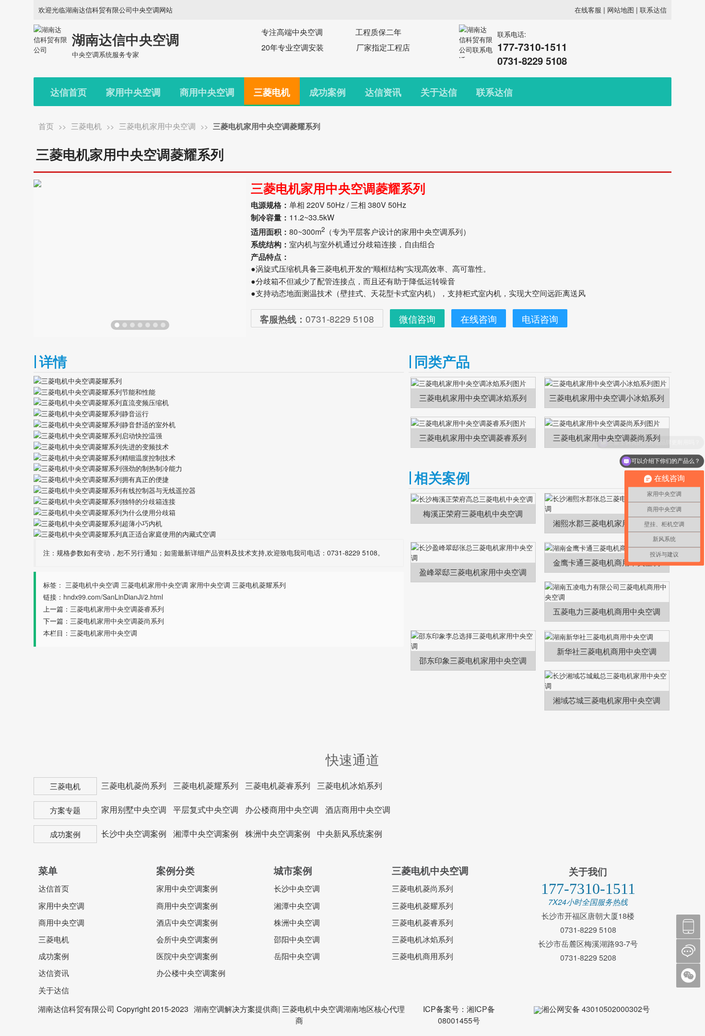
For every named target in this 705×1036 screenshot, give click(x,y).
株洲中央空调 (297, 922)
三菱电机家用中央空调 (157, 126)
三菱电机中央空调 (92, 585)
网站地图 (620, 9)
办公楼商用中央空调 (281, 809)
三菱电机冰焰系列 (349, 785)
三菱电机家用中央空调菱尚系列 (117, 621)
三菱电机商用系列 (422, 956)
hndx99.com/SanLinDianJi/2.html (113, 597)
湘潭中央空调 (297, 905)
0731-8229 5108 (317, 318)
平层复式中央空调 (205, 809)
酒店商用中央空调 (357, 809)
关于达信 (439, 91)
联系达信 (653, 9)
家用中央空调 (133, 91)
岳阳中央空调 (297, 956)
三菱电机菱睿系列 (277, 785)
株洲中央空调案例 (277, 833)
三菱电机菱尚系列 (133, 785)
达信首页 (68, 91)
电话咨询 (540, 318)
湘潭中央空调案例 (205, 833)
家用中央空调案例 (187, 888)
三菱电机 (272, 91)
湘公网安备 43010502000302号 (595, 1008)
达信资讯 (383, 91)
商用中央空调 (207, 91)
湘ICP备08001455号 (466, 1014)
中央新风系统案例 (349, 833)
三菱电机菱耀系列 (259, 585)
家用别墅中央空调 (133, 809)
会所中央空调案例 (187, 939)
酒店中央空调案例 (187, 922)
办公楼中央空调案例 (190, 972)
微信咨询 (417, 318)
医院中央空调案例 (187, 956)
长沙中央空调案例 (133, 833)
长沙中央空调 (297, 888)
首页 (46, 126)
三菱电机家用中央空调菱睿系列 (117, 609)
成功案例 (327, 91)
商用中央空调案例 (187, 905)
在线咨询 (478, 318)
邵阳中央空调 (297, 939)
